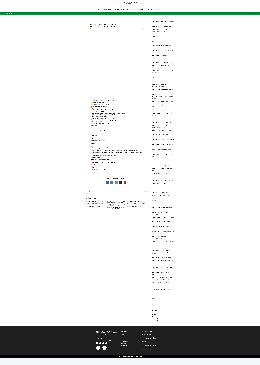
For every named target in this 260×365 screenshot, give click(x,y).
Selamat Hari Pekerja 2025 (157, 173)
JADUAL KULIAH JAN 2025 (157, 195)
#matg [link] (92, 143)
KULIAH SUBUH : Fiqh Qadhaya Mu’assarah (161, 168)
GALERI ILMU (124, 345)
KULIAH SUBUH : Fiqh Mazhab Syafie (159, 118)
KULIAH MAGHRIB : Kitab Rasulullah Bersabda (161, 21)
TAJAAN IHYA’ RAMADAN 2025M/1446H (160, 231)
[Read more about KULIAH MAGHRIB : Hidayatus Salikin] (135, 201)
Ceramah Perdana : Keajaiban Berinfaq (94, 203)
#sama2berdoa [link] (94, 138)
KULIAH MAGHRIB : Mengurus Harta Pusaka (161, 50)
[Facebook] (2, 13)
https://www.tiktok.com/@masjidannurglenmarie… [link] (103, 118)
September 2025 (155, 308)
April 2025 (154, 314)
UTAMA (122, 334)
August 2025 (154, 310)
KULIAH (96, 26)
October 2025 (154, 306)
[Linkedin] (9, 13)
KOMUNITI (123, 343)
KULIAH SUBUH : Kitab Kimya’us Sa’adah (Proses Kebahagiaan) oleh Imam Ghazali (116, 205)
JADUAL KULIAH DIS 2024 (157, 286)
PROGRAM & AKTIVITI (126, 339)
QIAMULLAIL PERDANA (157, 282)
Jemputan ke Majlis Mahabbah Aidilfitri (159, 176)
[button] (111, 10)
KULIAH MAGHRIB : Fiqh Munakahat (159, 26)
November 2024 (155, 320)
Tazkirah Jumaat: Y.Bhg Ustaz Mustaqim (160, 149)
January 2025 (154, 316)
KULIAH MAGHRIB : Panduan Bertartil (159, 89)
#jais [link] (95, 143)
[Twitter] (7, 13)
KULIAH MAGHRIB (102, 26)
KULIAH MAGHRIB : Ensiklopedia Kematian (161, 70)
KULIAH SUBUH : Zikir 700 (157, 192)
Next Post (145, 191)
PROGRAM (97, 205)
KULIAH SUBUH (118, 207)
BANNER (92, 26)
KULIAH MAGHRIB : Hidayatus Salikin (136, 203)
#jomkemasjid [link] (94, 125)
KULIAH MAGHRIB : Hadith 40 (158, 55)
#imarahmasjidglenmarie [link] (97, 127)
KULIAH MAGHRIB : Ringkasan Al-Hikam (160, 45)
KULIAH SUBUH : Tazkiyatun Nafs (159, 260)
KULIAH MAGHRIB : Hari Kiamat (158, 101)
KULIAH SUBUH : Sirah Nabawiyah (159, 241)
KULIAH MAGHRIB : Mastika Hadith (159, 62)
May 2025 (154, 312)
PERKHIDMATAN (124, 341)
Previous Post (87, 191)
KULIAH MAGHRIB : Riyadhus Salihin (159, 58)
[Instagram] (5, 13)
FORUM (92, 205)
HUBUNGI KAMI (124, 348)
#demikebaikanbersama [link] (97, 142)
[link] (108, 113)
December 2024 (155, 318)
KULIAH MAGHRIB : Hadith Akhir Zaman (160, 75)
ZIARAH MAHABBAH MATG (158, 257)
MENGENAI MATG (125, 336)
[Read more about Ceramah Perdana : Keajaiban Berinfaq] (94, 201)
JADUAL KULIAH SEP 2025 (157, 130)
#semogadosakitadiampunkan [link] (98, 140)
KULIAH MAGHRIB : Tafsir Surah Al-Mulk (160, 40)
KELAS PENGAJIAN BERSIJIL (158, 204)
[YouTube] (11, 13)
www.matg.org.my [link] (102, 167)
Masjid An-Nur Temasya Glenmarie (107, 162)
